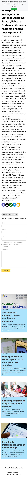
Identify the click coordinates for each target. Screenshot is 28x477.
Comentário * (5, 249)
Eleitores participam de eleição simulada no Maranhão (13, 404)
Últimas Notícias (6, 36)
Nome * (3, 223)
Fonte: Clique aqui (7, 200)
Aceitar (14, 8)
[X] (7, 205)
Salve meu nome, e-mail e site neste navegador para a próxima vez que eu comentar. (13, 244)
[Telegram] (14, 205)
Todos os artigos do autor (10, 214)
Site (2, 236)
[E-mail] (18, 205)
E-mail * (3, 229)
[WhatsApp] (11, 205)
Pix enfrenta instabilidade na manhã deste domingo (13, 445)
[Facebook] (3, 205)
